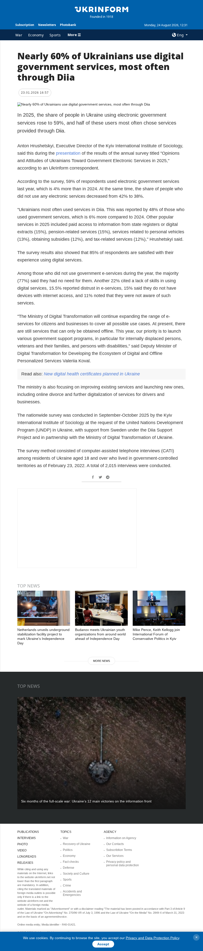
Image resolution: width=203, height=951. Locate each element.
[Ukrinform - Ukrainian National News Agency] (101, 9)
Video (21, 850)
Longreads (26, 856)
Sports (55, 35)
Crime (67, 885)
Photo (22, 844)
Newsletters (47, 25)
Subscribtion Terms (119, 850)
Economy (36, 35)
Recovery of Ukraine (76, 844)
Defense (68, 867)
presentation (69, 153)
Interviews (26, 838)
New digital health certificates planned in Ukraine (92, 373)
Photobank (68, 25)
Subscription (24, 25)
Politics (68, 850)
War (18, 35)
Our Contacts (115, 844)
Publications (28, 832)
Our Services (115, 856)
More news (101, 660)
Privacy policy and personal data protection (122, 863)
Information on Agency (121, 838)
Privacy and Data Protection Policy (152, 938)
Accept (103, 944)
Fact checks (71, 862)
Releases (25, 863)
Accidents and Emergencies (72, 893)
